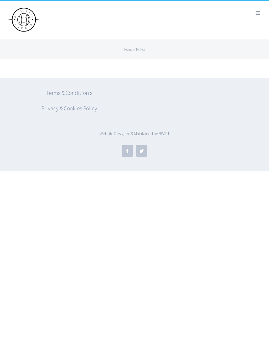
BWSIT (164, 133)
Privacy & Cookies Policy (69, 108)
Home (128, 49)
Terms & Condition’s (69, 92)
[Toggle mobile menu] (258, 13)
